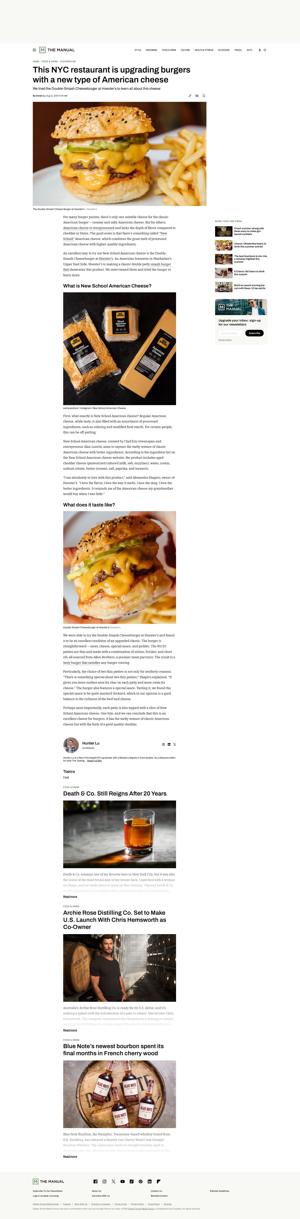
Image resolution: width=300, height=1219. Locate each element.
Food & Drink (169, 50)
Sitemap (168, 1204)
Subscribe (254, 333)
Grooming (151, 50)
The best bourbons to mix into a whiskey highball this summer (250, 259)
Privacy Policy (225, 339)
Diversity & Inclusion (101, 1204)
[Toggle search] (264, 50)
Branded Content (159, 1195)
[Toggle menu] (34, 50)
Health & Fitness (204, 50)
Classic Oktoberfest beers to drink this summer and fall (250, 245)
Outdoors (224, 50)
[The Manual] (57, 50)
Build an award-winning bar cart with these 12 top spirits (249, 286)
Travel (238, 50)
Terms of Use (121, 1204)
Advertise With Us (101, 1195)
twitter (174, 744)
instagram (163, 744)
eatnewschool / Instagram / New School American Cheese (94, 408)
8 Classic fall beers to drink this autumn (249, 273)
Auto (249, 50)
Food (66, 777)
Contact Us (156, 1191)
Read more (70, 896)
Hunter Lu (40, 96)
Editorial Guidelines (219, 1191)
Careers (67, 1204)
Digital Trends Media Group (46, 1204)
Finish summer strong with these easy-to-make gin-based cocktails (249, 231)
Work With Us (81, 1204)
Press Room (154, 1204)
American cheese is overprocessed (88, 228)
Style (138, 50)
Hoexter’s (106, 259)
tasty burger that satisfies (81, 663)
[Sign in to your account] (259, 50)
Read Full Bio (94, 760)
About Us (96, 1191)
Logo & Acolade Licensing (46, 1195)
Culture (185, 50)
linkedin (169, 744)
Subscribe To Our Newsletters (47, 1191)
